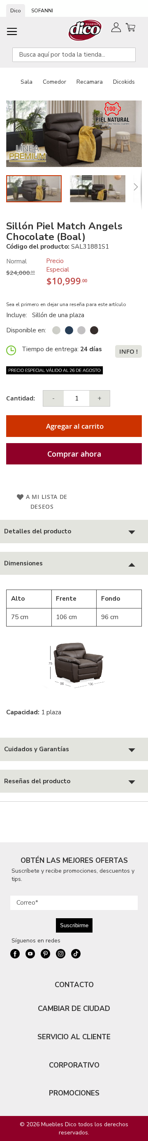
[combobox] (74, 55)
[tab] (74, 531)
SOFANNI (42, 10)
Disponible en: (26, 330)
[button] (102, 188)
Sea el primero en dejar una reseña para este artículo (66, 304)
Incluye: (18, 315)
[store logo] (85, 30)
